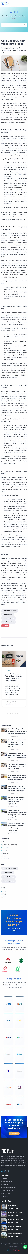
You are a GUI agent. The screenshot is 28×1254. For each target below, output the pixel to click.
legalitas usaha (8, 614)
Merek (4, 842)
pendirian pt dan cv (9, 622)
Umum (9, 670)
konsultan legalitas (9, 618)
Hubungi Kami (14, 1133)
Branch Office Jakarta (15, 1233)
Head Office (12, 1205)
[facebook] (2, 1171)
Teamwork (6, 859)
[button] (7, 713)
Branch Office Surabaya (15, 1219)
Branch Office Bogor (14, 1226)
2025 (4, 894)
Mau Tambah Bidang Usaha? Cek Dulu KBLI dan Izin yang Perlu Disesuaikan (17, 766)
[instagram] (5, 1171)
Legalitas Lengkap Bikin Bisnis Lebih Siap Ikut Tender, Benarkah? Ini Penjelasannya (17, 755)
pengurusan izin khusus (10, 844)
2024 (4, 897)
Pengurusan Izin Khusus (10, 610)
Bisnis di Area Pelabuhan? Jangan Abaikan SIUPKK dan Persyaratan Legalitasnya (17, 788)
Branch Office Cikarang (15, 1212)
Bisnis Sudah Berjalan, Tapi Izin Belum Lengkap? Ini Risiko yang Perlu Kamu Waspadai (17, 731)
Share (6, 625)
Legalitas (6, 853)
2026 (4, 891)
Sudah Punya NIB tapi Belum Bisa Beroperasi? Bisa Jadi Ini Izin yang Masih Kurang (17, 777)
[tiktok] (8, 1171)
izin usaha (6, 847)
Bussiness (6, 856)
